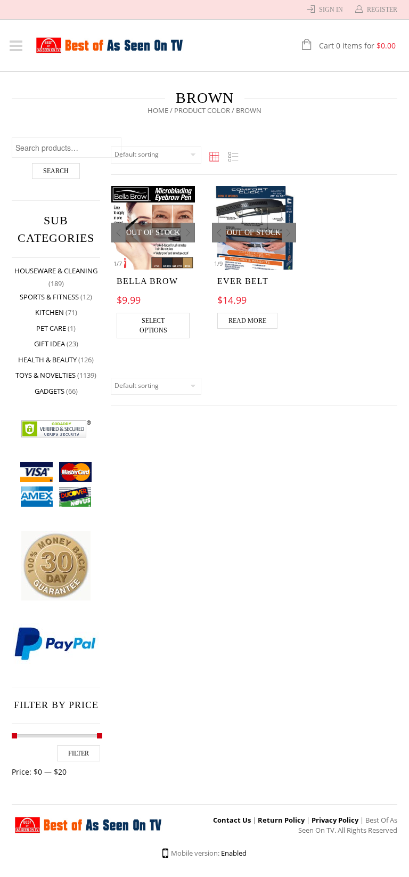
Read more (247, 320)
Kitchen (49, 312)
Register (382, 9)
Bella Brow (147, 281)
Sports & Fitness (49, 297)
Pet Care (51, 328)
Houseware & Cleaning (55, 270)
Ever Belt (242, 281)
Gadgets (49, 391)
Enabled (234, 853)
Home (158, 110)
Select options (153, 325)
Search (56, 171)
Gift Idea (49, 343)
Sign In (331, 9)
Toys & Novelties (45, 375)
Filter (78, 753)
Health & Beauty (47, 359)
